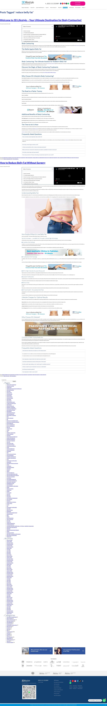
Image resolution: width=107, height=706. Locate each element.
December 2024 (10, 558)
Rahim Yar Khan (10, 510)
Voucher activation (10, 532)
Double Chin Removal (11, 438)
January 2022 (9, 598)
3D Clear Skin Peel (10, 390)
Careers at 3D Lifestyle (58, 689)
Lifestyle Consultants (11, 476)
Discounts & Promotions (58, 682)
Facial (47, 7)
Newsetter (9, 496)
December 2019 (10, 610)
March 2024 (9, 568)
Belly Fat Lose (6, 375)
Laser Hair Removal (39, 7)
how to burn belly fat (16, 157)
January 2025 (9, 557)
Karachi (8, 470)
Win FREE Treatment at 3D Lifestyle (13, 534)
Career (8, 430)
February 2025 (9, 556)
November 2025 (10, 544)
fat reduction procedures (50, 63)
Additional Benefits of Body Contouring (31, 41)
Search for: (4, 379)
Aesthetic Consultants (11, 407)
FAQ (7, 452)
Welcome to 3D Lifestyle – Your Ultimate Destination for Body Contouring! (41, 20)
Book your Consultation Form (12, 420)
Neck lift (8, 494)
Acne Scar (8, 627)
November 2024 (10, 560)
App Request (9, 411)
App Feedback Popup (11, 410)
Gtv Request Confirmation (12, 460)
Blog (8, 416)
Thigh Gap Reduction (11, 523)
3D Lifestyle (29, 353)
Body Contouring (25, 7)
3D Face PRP (9, 392)
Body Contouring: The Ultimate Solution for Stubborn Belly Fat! (35, 34)
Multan (8, 491)
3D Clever (9, 391)
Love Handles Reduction (11, 479)
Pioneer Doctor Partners (11, 502)
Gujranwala (9, 462)
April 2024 (9, 566)
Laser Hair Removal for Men (12, 474)
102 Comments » (13, 375)
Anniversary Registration (11, 408)
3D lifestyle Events (10, 639)
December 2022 (10, 588)
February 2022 (9, 597)
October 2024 (9, 561)
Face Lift (32, 7)
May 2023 (9, 581)
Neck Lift (8, 495)
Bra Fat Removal (10, 423)
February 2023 (9, 585)
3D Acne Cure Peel (10, 386)
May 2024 (9, 565)
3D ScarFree (9, 400)
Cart (7, 431)
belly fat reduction (29, 157)
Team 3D (59, 7)
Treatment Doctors (10, 524)
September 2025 (10, 546)
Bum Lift (8, 427)
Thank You (9, 522)
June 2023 (9, 580)
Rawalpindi (9, 511)
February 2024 (9, 569)
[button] (52, 26)
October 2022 (9, 590)
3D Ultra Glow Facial (11, 402)
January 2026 (9, 541)
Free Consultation (10, 455)
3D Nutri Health (10, 398)
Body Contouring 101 (8, 158)
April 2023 (9, 582)
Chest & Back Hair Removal (12, 436)
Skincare (8, 635)
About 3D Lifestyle (10, 406)
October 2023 (9, 574)
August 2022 (9, 593)
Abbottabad (9, 404)
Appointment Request (11, 412)
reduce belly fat (36, 157)
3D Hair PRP (9, 395)
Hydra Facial (9, 623)
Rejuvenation (9, 638)
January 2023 (9, 586)
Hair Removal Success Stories (12, 463)
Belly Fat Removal (67, 157)
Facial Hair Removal (10, 448)
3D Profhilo (9, 399)
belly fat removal (35, 128)
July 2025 (8, 549)
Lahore (8, 471)
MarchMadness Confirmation (12, 486)
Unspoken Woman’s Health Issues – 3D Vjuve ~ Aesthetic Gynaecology (20, 526)
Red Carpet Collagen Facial (12, 512)
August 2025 (9, 548)
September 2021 (10, 604)
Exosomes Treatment (11, 440)
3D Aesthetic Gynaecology (12, 625)
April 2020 (9, 609)
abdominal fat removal (43, 157)
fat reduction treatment (52, 157)
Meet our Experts (10, 488)
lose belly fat (22, 157)
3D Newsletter (9, 396)
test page (8, 520)
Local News (9, 478)
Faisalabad (9, 451)
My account (9, 492)
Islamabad (9, 468)
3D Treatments (9, 637)
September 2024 (10, 562)
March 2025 (9, 554)
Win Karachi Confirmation (12, 535)
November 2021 (10, 601)
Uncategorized (9, 631)
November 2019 (10, 612)
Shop (8, 515)
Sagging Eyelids (10, 514)
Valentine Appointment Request (13, 530)
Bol (7, 419)
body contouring (77, 45)
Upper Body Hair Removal (12, 527)
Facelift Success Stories (11, 446)
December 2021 (10, 600)
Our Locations (78, 7)
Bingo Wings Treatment (11, 415)
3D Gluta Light (9, 394)
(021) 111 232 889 (53, 3)
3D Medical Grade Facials (12, 617)
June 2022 (9, 596)
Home (8, 464)
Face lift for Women (10, 444)
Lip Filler (8, 633)
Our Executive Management (12, 498)
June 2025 (9, 550)
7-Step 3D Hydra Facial (11, 403)
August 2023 (9, 577)
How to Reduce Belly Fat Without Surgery (22, 162)
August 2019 (9, 613)
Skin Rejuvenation (10, 518)
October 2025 (9, 545)
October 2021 (9, 602)
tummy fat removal (75, 157)
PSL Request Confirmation (12, 507)
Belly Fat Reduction (10, 414)
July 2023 (8, 578)
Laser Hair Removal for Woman (13, 475)
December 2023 (10, 572)
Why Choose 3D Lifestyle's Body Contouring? (32, 37)
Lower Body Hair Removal (12, 480)
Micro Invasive (53, 7)
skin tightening (9, 622)
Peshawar (8, 500)
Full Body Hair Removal (11, 456)
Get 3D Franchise (57, 695)
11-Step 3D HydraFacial (11, 384)
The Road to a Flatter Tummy (29, 39)
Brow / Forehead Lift (11, 424)
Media (83, 7)
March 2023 (9, 584)
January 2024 (9, 570)
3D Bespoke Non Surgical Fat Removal (14, 388)
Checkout (8, 435)
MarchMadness (10, 484)
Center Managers (10, 434)
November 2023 (10, 573)
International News (10, 467)
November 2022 (10, 589)
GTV (8, 459)
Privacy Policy (9, 503)
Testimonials (71, 7)
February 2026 (9, 540)
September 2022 (10, 592)
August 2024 (9, 564)
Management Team (10, 483)
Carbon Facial (9, 428)
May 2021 (9, 608)
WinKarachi (9, 536)
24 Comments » (16, 158)
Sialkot (8, 516)
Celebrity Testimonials (11, 432)
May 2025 (9, 552)
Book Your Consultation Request (13, 422)
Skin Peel (8, 629)
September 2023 (10, 576)
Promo (8, 504)
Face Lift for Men (10, 443)
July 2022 (8, 594)
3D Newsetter (56, 684)
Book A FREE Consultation (77, 3)
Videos (8, 531)
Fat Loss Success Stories (11, 454)
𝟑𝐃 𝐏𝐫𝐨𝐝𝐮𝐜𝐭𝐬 (65, 7)
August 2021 (9, 605)
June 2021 (9, 606)
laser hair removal (10, 621)
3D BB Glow (9, 387)
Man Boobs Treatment (11, 482)
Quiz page (9, 508)
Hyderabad (9, 466)
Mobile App (9, 490)
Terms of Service (10, 519)
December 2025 (10, 542)
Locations (8, 634)
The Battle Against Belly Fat (29, 32)
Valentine (8, 528)
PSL (7, 506)
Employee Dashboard (11, 439)
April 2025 (9, 553)
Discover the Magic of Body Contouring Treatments (33, 36)
